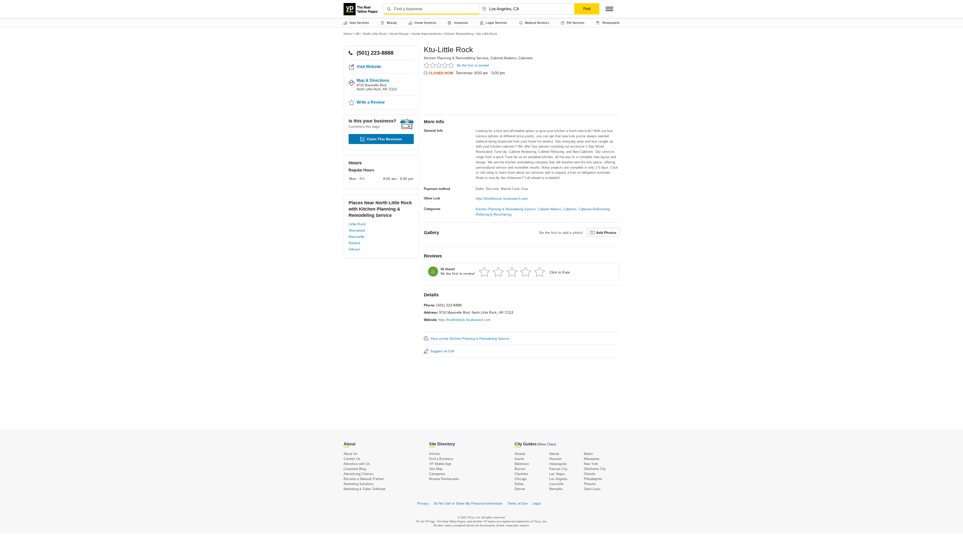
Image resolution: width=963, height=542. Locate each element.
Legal (537, 503)
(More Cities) (546, 444)
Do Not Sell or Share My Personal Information (468, 503)
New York (591, 464)
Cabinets (525, 58)
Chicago (521, 479)
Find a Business (441, 459)
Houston (555, 459)
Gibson (354, 249)
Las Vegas (557, 474)
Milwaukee (592, 459)
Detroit (554, 454)
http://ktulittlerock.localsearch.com (502, 198)
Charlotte (521, 474)
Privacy (423, 503)
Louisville (556, 484)
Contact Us (352, 459)
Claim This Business (384, 139)
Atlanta (520, 454)
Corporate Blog (355, 469)
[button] (609, 9)
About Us (351, 454)
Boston (520, 469)
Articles (435, 454)
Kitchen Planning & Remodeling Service (456, 58)
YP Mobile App (440, 464)
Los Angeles (558, 479)
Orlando (589, 474)
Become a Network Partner (364, 479)
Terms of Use (517, 503)
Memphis (556, 489)
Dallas (519, 484)
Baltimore (522, 464)
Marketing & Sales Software (364, 489)
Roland (354, 243)
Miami (588, 454)
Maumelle (357, 237)
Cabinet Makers (503, 58)
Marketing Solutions (358, 484)
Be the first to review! (473, 65)
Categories (437, 474)
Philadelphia (593, 479)
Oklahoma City (595, 469)
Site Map (436, 469)
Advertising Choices (359, 474)
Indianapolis (558, 464)
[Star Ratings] (439, 65)
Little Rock (357, 224)
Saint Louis (592, 489)
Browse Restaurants (444, 479)
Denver (520, 489)
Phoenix (590, 484)
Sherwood (357, 230)
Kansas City (558, 469)
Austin (519, 459)
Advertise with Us (357, 464)
